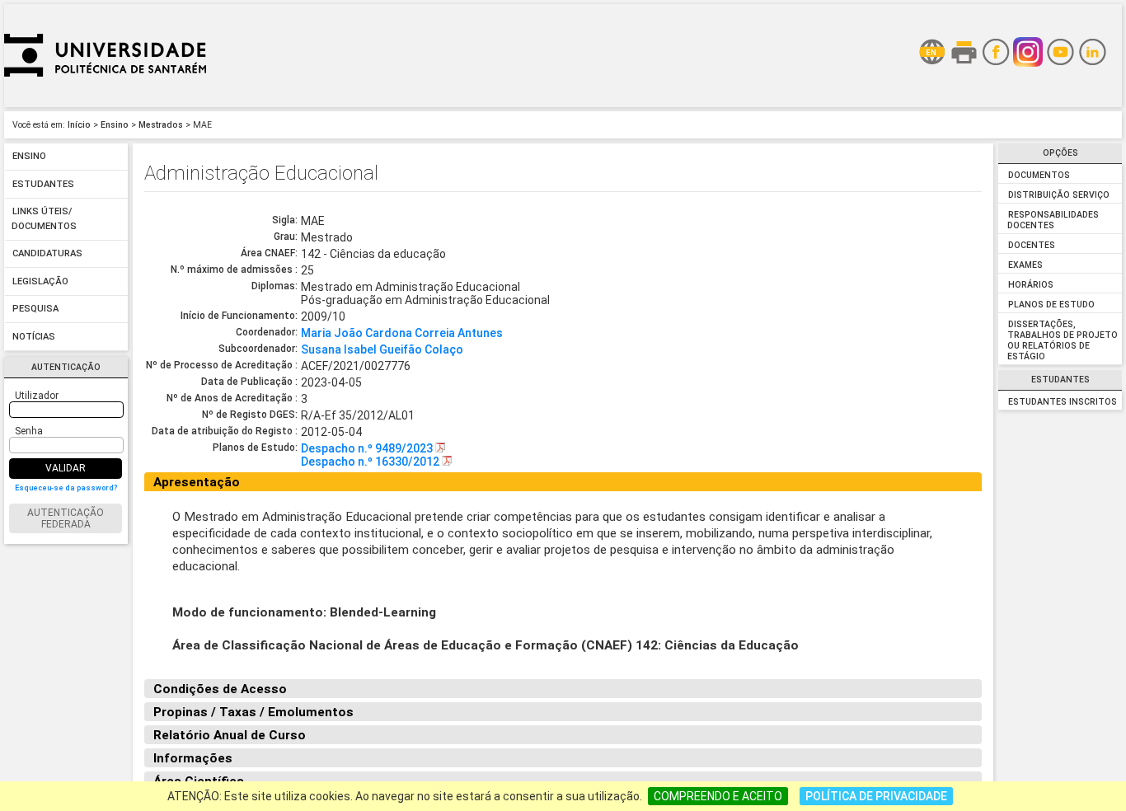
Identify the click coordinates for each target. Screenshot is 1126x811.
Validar (65, 468)
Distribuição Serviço (1059, 195)
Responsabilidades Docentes (1052, 220)
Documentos (1039, 175)
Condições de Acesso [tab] (220, 689)
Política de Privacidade (876, 796)
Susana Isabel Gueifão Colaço (382, 349)
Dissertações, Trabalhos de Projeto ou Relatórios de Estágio (1062, 340)
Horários (1030, 284)
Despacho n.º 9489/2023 (368, 448)
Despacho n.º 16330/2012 (371, 461)
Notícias (33, 336)
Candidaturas (47, 254)
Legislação (40, 281)
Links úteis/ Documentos (44, 219)
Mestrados (160, 125)
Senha (29, 431)
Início (79, 125)
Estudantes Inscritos (1062, 401)
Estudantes (43, 184)
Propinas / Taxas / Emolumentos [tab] (253, 712)
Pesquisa (35, 309)
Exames (1025, 265)
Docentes (1031, 245)
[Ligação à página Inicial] (105, 103)
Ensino (115, 125)
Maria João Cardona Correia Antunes (402, 333)
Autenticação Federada (65, 518)
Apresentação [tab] (196, 482)
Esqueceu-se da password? (66, 488)
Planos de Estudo (1051, 304)
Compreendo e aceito (718, 796)
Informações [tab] (192, 758)
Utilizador (37, 395)
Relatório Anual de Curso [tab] (229, 735)
